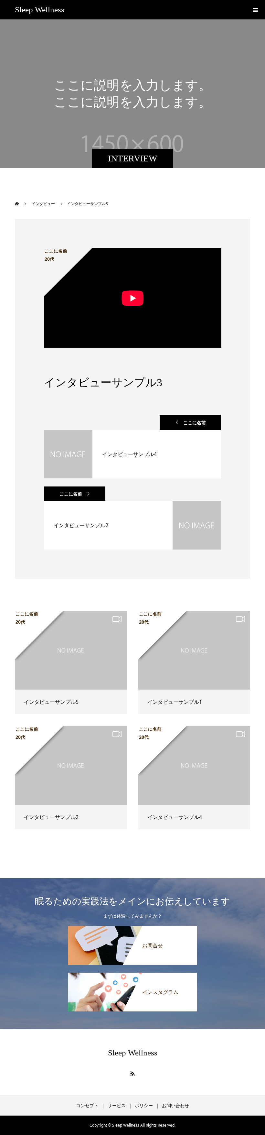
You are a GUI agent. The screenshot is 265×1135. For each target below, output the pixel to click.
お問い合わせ (175, 1105)
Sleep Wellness (39, 9)
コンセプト (87, 1105)
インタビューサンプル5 (51, 701)
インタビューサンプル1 (174, 701)
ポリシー (144, 1105)
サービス (117, 1105)
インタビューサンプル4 (174, 817)
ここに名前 (194, 423)
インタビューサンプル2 (51, 817)
